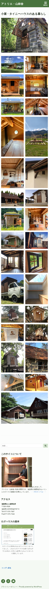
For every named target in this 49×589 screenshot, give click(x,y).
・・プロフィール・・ (38, 492)
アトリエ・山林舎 (12, 4)
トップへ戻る (6, 568)
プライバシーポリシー (9, 586)
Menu (45, 5)
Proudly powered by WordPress (30, 586)
